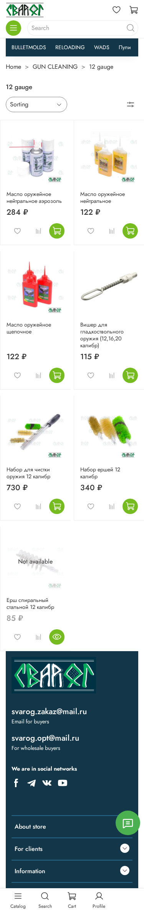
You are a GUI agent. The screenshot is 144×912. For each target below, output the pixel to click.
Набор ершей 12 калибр (100, 473)
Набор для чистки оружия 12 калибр (28, 473)
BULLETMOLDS (29, 47)
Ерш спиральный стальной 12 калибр (30, 603)
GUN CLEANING (55, 66)
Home (13, 66)
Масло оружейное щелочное (29, 328)
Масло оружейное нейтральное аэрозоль (34, 197)
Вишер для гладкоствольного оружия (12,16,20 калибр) (102, 335)
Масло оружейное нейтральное (102, 197)
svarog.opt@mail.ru (45, 738)
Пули (125, 47)
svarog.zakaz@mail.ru (49, 711)
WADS (101, 47)
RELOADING (70, 47)
